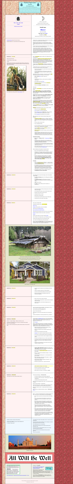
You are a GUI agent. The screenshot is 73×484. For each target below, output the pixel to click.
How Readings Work (10, 475)
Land (35, 110)
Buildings (34, 212)
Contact (37, 467)
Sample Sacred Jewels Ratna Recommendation (20, 475)
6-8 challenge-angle (40, 318)
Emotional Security (40, 208)
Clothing (47, 215)
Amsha (20, 22)
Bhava (15, 22)
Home (43, 81)
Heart (36, 205)
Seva (28, 475)
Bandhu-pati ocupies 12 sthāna (18, 26)
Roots (40, 76)
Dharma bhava (47, 138)
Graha (17, 22)
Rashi (22, 22)
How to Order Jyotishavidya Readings (38, 468)
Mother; (34, 205)
